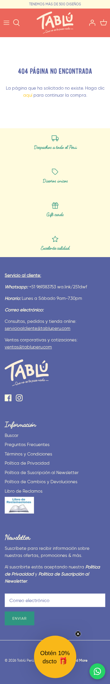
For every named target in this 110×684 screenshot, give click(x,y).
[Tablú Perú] (55, 22)
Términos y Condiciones (28, 454)
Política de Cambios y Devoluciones (41, 481)
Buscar (11, 435)
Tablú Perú (25, 660)
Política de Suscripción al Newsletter (42, 472)
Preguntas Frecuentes (27, 444)
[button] (55, 657)
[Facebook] (8, 397)
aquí (27, 95)
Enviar (19, 618)
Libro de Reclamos (24, 491)
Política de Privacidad (27, 463)
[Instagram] (19, 397)
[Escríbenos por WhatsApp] (97, 671)
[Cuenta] (90, 22)
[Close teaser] (78, 634)
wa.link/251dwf (72, 287)
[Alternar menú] (6, 22)
